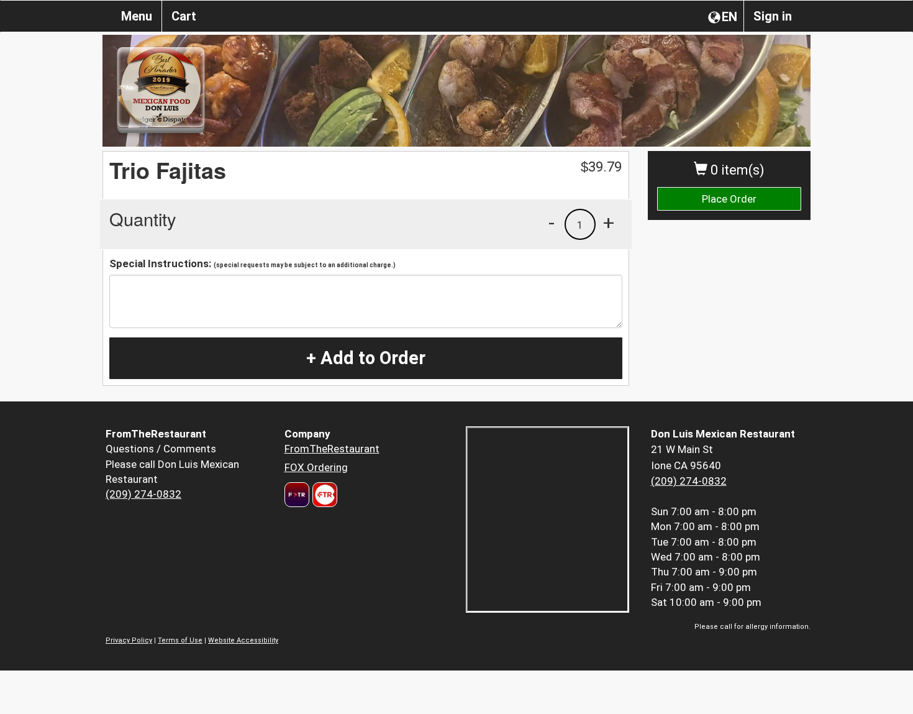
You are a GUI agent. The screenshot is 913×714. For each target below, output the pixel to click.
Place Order (729, 199)
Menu (136, 16)
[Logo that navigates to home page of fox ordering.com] (323, 494)
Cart (183, 16)
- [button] (551, 222)
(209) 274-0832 (143, 494)
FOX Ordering (316, 467)
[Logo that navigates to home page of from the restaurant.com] (296, 494)
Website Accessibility (243, 640)
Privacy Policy (129, 640)
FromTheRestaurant (331, 448)
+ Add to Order (365, 357)
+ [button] (608, 222)
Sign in (772, 16)
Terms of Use (180, 640)
